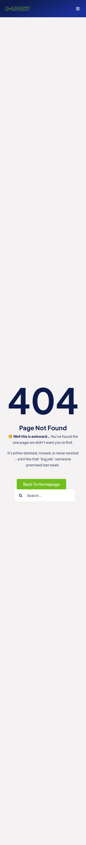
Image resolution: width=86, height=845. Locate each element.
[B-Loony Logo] (18, 8)
